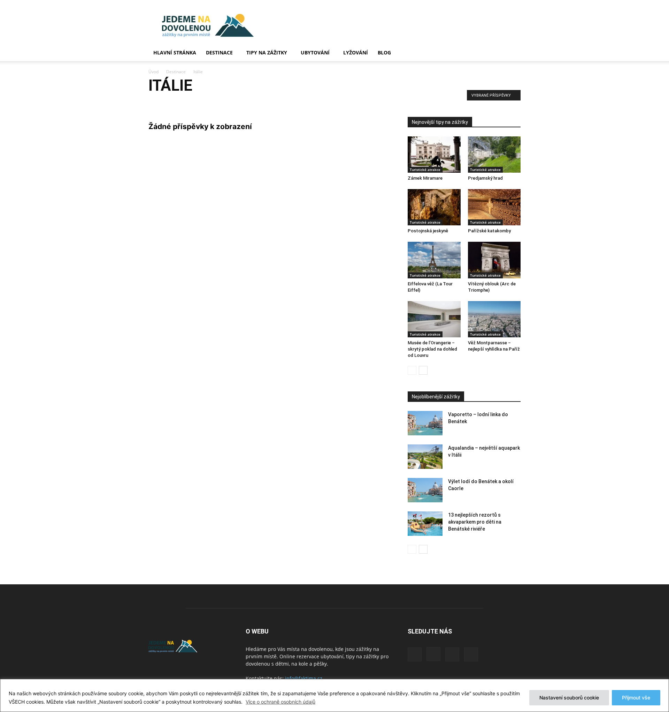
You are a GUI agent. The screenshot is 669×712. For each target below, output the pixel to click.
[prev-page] (412, 370)
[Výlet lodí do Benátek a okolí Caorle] (425, 490)
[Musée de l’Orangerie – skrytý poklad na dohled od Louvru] (434, 319)
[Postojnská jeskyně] (434, 207)
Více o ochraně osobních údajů (280, 702)
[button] (512, 53)
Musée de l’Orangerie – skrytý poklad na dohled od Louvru (432, 349)
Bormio (201, 102)
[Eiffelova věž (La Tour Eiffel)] (434, 260)
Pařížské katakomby (489, 230)
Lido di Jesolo (270, 102)
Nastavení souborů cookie (569, 697)
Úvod (153, 72)
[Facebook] (415, 654)
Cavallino (242, 102)
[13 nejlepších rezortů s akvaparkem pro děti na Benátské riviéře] (425, 523)
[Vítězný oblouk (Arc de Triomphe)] (494, 260)
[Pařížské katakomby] (494, 207)
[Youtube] (471, 654)
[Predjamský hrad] (494, 154)
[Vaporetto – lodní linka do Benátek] (425, 423)
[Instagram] (433, 654)
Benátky (158, 102)
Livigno (318, 102)
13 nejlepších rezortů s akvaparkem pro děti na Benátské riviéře (474, 522)
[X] (452, 654)
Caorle (220, 102)
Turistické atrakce (425, 169)
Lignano (297, 102)
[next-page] (423, 370)
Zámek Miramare (425, 178)
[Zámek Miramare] (434, 154)
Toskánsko (379, 102)
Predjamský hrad (485, 178)
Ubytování (315, 52)
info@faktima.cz (303, 678)
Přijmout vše (636, 697)
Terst (357, 102)
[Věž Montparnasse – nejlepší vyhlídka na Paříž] (494, 319)
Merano (339, 102)
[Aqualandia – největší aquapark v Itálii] (425, 456)
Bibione (180, 102)
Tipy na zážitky (266, 52)
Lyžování (355, 52)
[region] (334, 695)
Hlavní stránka (174, 52)
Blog (384, 52)
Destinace (219, 52)
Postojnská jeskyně (428, 230)
